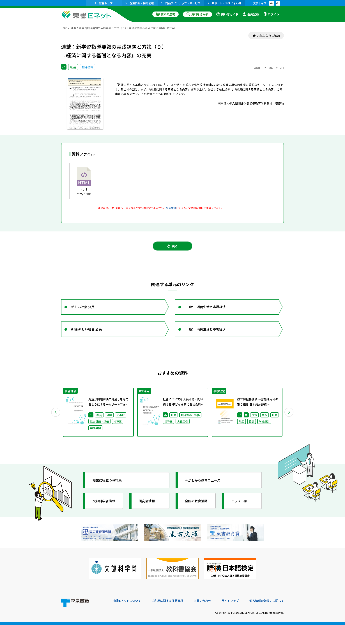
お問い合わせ (202, 600)
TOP (64, 28)
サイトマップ (230, 600)
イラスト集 (239, 500)
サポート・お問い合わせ (226, 3)
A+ (278, 3)
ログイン (273, 14)
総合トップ (105, 3)
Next (289, 412)
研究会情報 (147, 500)
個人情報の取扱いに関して (266, 600)
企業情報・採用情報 (142, 3)
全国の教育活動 (196, 500)
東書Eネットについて (127, 600)
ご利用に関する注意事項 (167, 600)
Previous (56, 412)
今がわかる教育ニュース (202, 480)
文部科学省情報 (104, 500)
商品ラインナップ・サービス (182, 3)
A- (271, 3)
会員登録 (253, 14)
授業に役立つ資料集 (107, 480)
